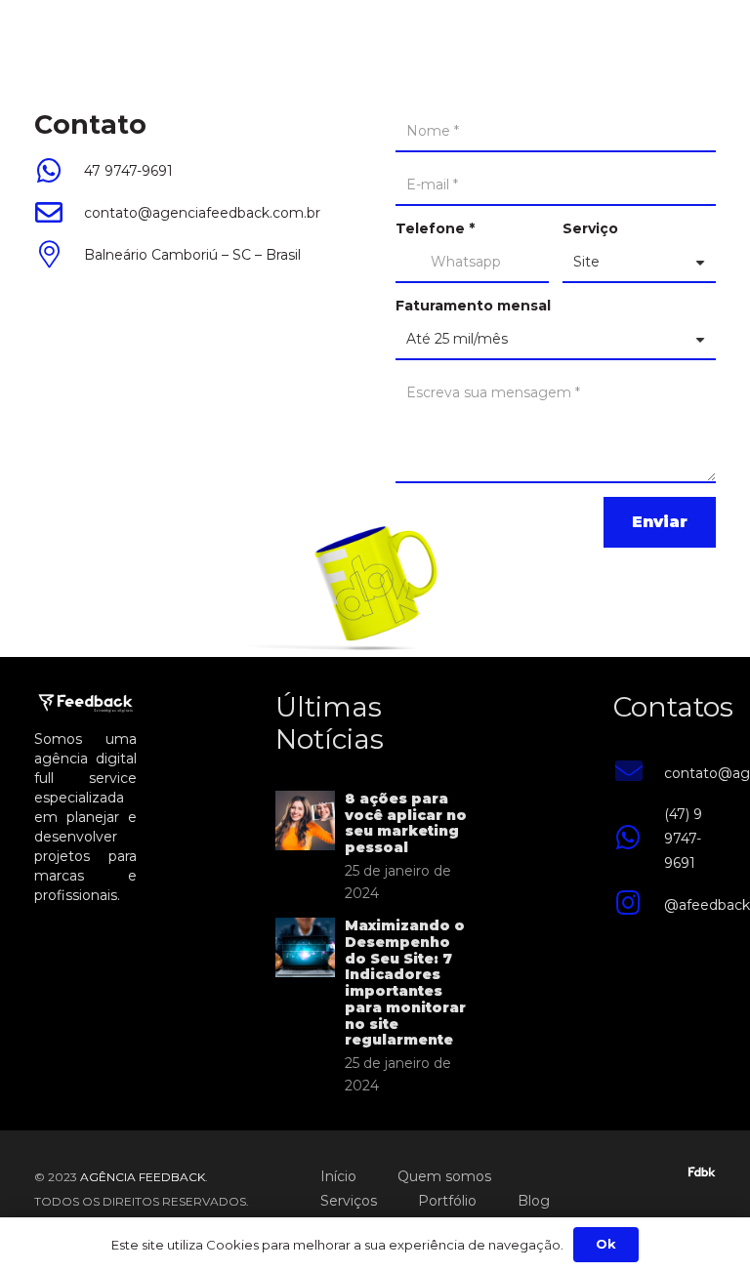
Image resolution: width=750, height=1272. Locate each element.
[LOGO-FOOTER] (45, 39)
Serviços (348, 1201)
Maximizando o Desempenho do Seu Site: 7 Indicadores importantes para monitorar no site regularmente (405, 983)
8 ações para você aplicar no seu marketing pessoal (406, 823)
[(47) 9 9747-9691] (638, 839)
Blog (534, 1201)
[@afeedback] (638, 905)
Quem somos (444, 1176)
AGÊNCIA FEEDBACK (142, 1176)
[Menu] (726, 39)
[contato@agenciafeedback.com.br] (638, 773)
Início (338, 1176)
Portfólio (447, 1201)
